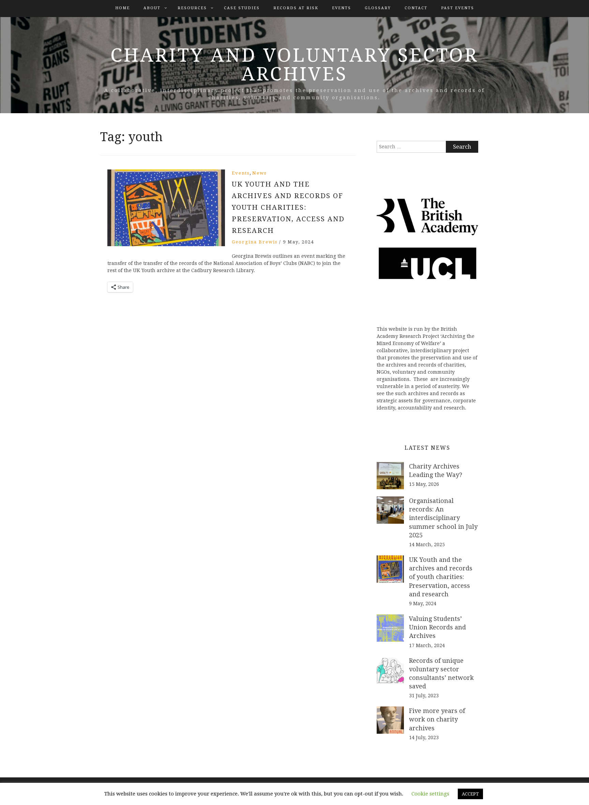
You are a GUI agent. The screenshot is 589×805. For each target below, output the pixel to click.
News (259, 173)
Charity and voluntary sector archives (294, 64)
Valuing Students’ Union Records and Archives (437, 627)
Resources (192, 8)
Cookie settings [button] (430, 794)
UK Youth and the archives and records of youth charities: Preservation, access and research (288, 207)
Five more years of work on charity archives (437, 719)
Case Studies (242, 8)
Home (122, 8)
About (152, 8)
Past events (457, 8)
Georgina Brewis (254, 241)
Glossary (378, 8)
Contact (416, 8)
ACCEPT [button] (470, 793)
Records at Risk (295, 8)
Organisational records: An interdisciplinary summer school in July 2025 (443, 518)
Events (341, 8)
